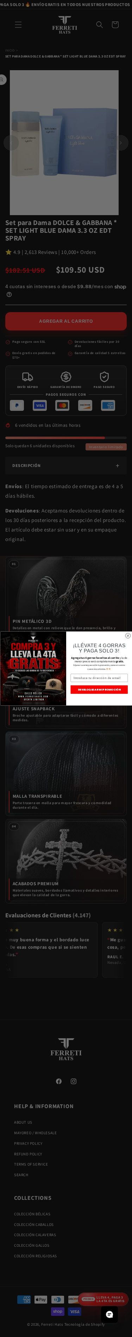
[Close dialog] (127, 635)
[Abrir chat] (109, 1314)
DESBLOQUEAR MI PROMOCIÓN (99, 690)
